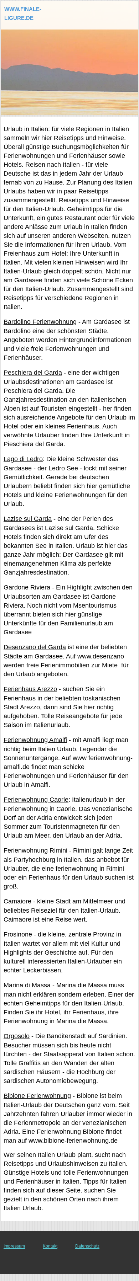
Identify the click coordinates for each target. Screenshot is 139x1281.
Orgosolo (17, 1036)
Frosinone (18, 934)
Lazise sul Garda (28, 518)
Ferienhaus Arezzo (30, 689)
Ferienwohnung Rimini (35, 850)
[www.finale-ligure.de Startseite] (27, 10)
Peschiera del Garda (33, 372)
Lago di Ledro (23, 459)
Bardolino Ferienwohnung (40, 321)
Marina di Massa (27, 985)
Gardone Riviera (27, 587)
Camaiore (17, 901)
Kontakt (50, 1246)
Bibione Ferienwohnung (37, 1095)
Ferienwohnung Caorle (36, 799)
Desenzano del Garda (35, 647)
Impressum (14, 1246)
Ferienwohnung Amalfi (35, 739)
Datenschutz (87, 1246)
